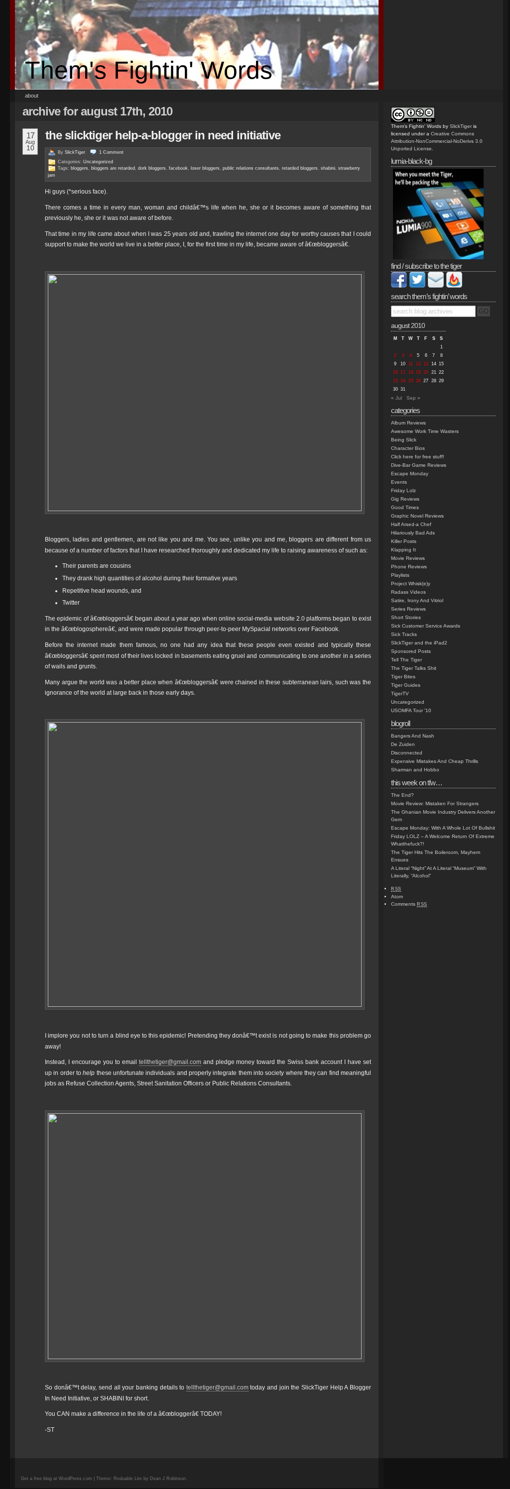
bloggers (79, 168)
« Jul (396, 398)
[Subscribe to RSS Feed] (454, 286)
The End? (402, 795)
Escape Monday (409, 473)
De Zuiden (403, 744)
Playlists (400, 575)
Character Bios (408, 448)
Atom (397, 896)
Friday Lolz (403, 490)
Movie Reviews (408, 558)
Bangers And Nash (412, 736)
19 (418, 372)
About (31, 96)
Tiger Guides (405, 685)
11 (410, 363)
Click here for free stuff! (417, 456)
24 (402, 380)
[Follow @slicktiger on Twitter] (417, 286)
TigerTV (400, 693)
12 (418, 363)
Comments (409, 904)
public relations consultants (251, 168)
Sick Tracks (404, 634)
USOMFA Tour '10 (411, 710)
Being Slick (403, 439)
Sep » (413, 398)
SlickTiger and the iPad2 (419, 642)
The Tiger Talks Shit (413, 668)
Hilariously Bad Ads (413, 532)
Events (399, 482)
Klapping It (403, 549)
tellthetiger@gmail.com (170, 1062)
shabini (328, 168)
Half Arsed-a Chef (411, 524)
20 (425, 372)
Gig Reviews (405, 499)
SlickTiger (75, 152)
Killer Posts (403, 541)
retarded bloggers (300, 168)
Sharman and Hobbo (415, 769)
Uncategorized (98, 161)
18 (410, 372)
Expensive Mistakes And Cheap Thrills (434, 761)
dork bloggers (152, 168)
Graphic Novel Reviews (417, 516)
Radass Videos (408, 592)
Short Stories (406, 617)
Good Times (405, 507)
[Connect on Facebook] (399, 286)
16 (395, 372)
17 (402, 372)
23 (395, 380)
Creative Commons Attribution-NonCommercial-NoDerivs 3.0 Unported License (437, 141)
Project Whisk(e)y (410, 583)
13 (425, 363)
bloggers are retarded (113, 168)
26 (418, 380)
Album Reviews (408, 422)
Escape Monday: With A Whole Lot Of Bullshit (443, 828)
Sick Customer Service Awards (425, 626)
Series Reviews (408, 609)
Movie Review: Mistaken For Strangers (435, 803)
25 (410, 380)
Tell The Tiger (406, 659)
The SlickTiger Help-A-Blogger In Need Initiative (162, 135)
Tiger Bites (403, 676)
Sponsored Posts (411, 651)
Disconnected (406, 752)
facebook (178, 168)
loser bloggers (205, 168)
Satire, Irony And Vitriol (417, 600)
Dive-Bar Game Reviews (418, 465)
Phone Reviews (409, 566)
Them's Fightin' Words (148, 70)
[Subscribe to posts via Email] (436, 286)
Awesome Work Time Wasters (425, 431)
